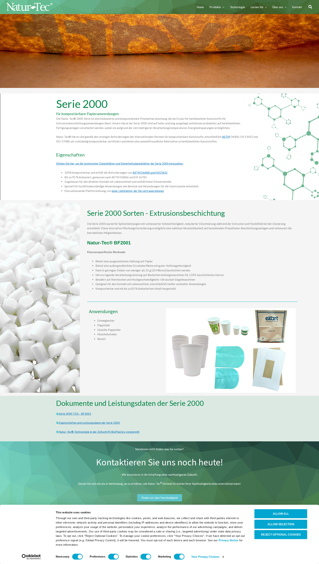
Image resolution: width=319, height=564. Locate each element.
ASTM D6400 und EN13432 (150, 172)
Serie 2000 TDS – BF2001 (75, 413)
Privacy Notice (229, 540)
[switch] (113, 557)
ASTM (226, 136)
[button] (222, 7)
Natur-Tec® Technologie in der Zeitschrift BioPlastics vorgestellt (99, 431)
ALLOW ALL (281, 513)
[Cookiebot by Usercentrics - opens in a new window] (31, 557)
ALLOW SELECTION (280, 524)
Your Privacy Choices (205, 556)
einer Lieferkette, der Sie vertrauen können (138, 190)
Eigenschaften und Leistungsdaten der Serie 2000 (89, 422)
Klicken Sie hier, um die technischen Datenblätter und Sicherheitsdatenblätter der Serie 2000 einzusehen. (119, 163)
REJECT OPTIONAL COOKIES (281, 534)
